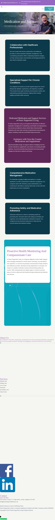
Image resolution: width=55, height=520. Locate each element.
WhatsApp (4, 519)
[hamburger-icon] (43, 9)
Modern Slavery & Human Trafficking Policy (11, 506)
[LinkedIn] (50, 3)
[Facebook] (48, 3)
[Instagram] (53, 3)
